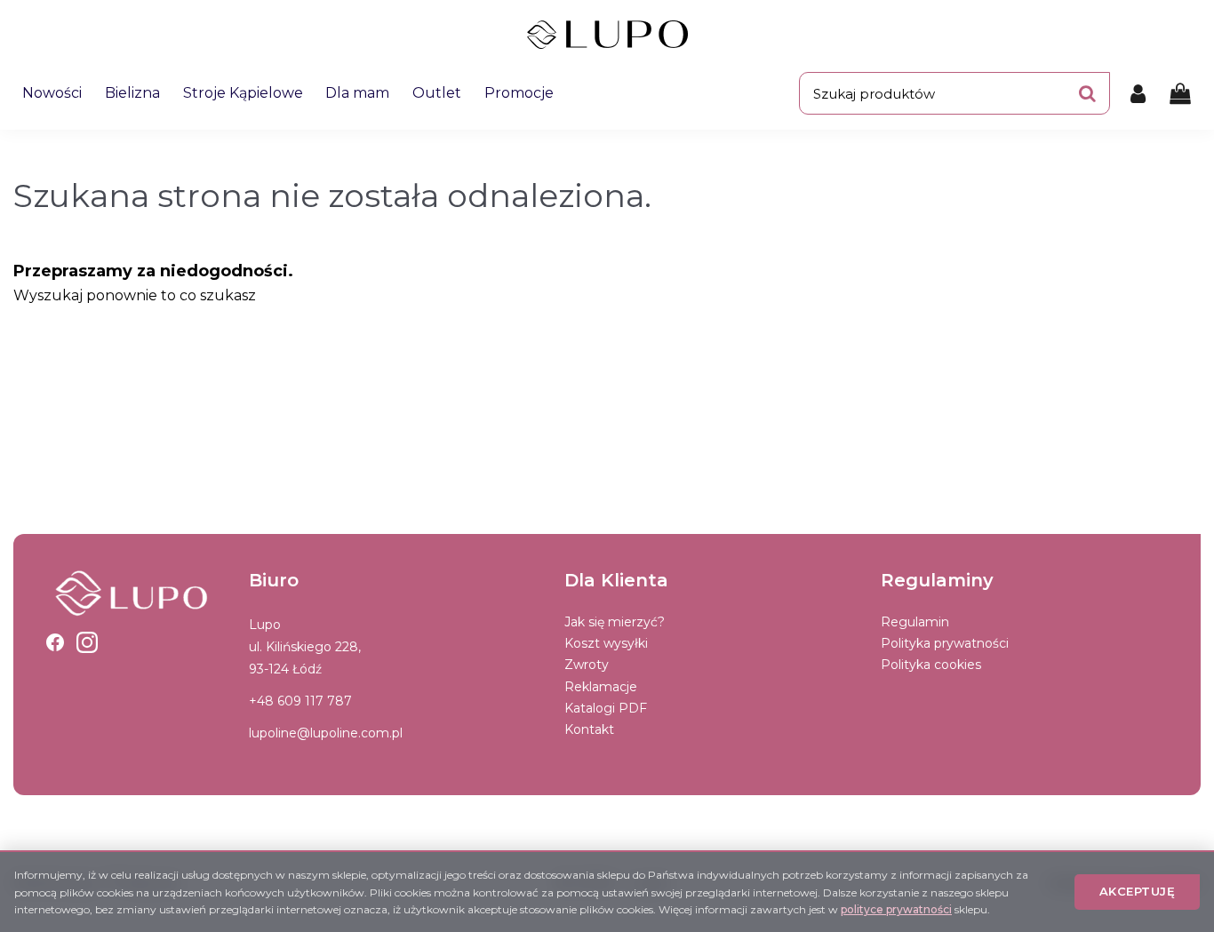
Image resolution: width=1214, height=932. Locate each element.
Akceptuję (1137, 891)
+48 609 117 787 (300, 701)
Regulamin (915, 622)
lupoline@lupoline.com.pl (326, 733)
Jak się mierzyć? (614, 622)
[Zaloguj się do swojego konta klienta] (1138, 93)
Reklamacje (600, 687)
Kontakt (589, 729)
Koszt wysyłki (606, 643)
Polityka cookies (931, 665)
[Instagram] (87, 642)
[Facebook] (55, 642)
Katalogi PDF (605, 708)
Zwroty (586, 665)
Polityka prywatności (945, 643)
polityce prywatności (896, 909)
